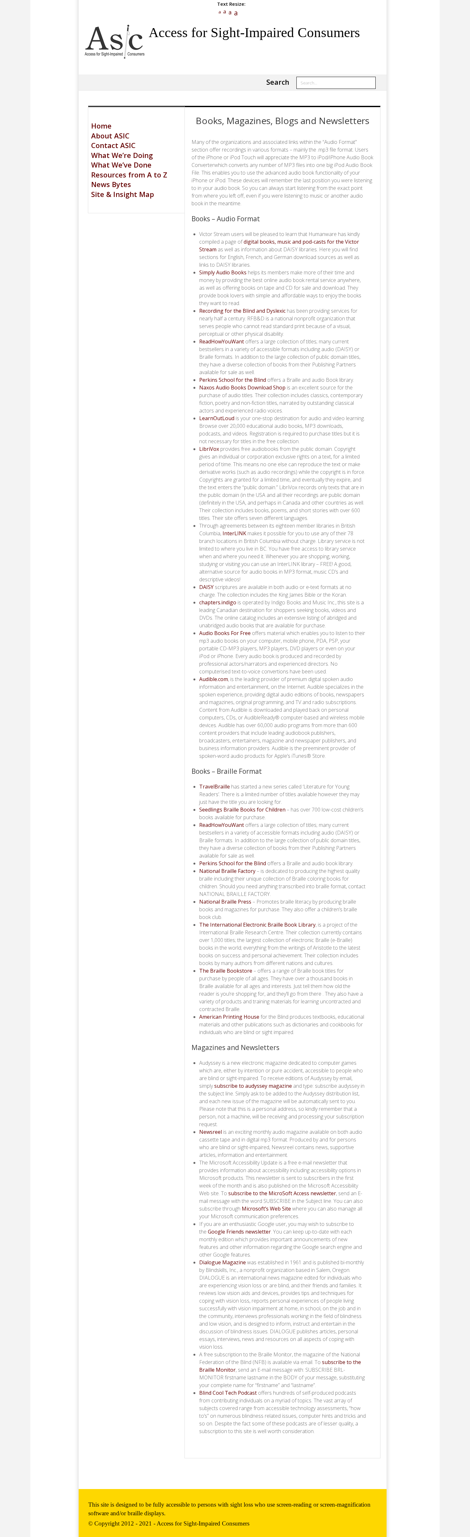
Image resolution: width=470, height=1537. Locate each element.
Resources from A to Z (129, 174)
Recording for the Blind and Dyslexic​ (242, 310)
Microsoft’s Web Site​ (266, 1208)
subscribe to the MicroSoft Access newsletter (282, 1193)
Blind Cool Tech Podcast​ (228, 1392)
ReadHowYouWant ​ (222, 824)
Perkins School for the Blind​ (232, 379)
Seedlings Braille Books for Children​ (242, 809)
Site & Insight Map (122, 194)
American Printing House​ (229, 1016)
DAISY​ (206, 587)
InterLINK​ (233, 533)
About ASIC (110, 135)
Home (101, 125)
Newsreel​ (210, 1131)
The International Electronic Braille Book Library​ (257, 924)
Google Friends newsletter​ (239, 1231)
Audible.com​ (213, 679)
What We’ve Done (121, 164)
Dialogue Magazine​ (222, 1262)
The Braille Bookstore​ (225, 970)
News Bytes (111, 184)
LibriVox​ (209, 448)
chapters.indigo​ (217, 602)
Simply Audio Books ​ (223, 272)
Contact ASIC (113, 145)
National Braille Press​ (225, 901)
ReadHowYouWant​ (221, 341)
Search (277, 82)
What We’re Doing (122, 155)
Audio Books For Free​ (225, 633)
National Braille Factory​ (227, 870)
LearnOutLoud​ (216, 418)
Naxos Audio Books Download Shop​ (242, 387)
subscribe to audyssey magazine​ (252, 1085)
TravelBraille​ (214, 786)
